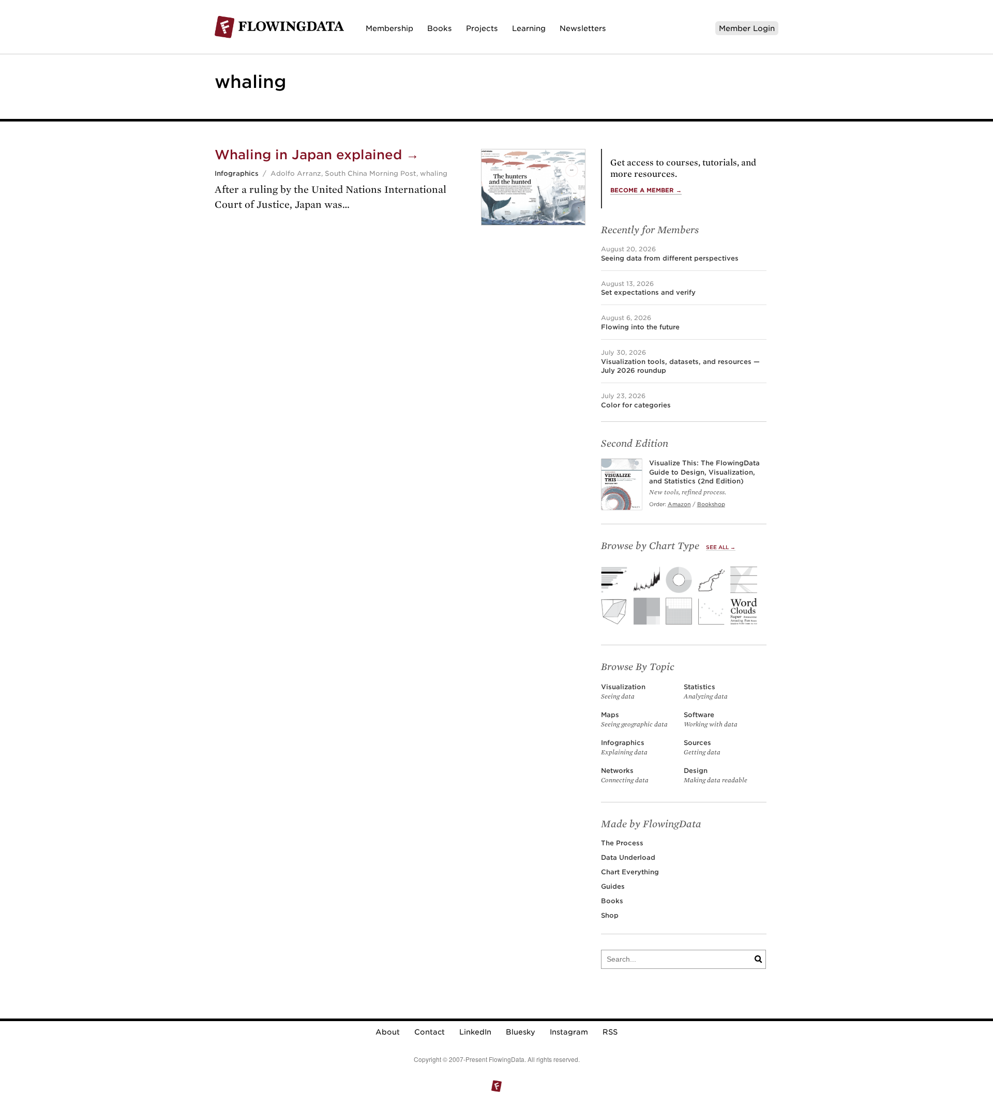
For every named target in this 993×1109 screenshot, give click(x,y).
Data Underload (628, 857)
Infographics (237, 173)
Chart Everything (630, 872)
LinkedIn (475, 1032)
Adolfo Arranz (295, 173)
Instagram (569, 1032)
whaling (433, 173)
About (387, 1032)
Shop (610, 915)
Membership (389, 28)
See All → (720, 547)
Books (439, 28)
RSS (610, 1032)
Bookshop (711, 504)
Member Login (747, 28)
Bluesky (520, 1032)
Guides (613, 886)
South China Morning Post (370, 173)
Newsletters (583, 28)
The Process (622, 843)
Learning (529, 28)
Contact (429, 1032)
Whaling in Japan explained (317, 154)
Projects (482, 28)
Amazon (679, 504)
